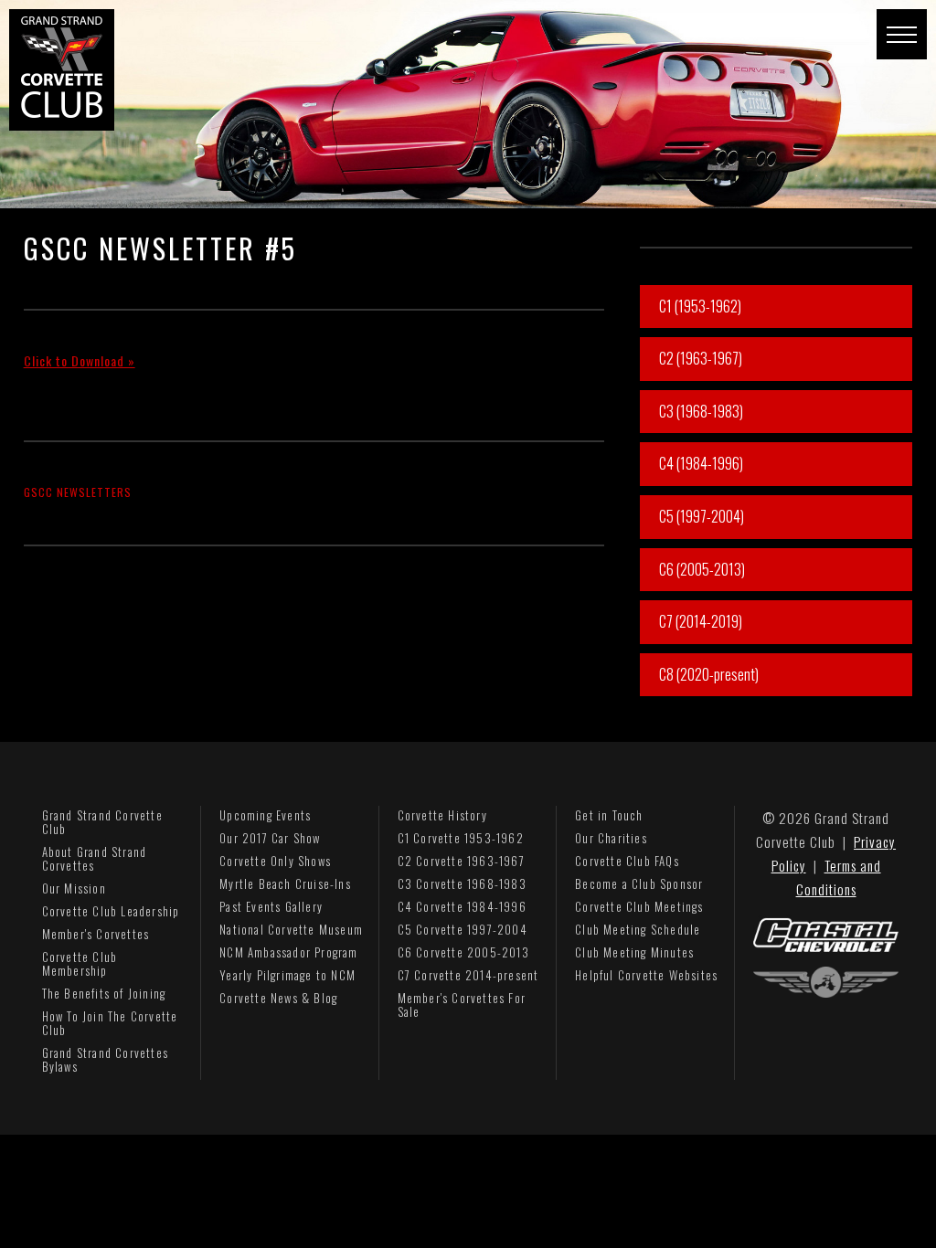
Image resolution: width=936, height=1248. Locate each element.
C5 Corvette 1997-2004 (462, 929)
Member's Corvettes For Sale (462, 1005)
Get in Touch (609, 815)
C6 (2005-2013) (702, 569)
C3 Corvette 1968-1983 (462, 883)
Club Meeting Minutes (634, 952)
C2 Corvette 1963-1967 (461, 860)
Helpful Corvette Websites (646, 975)
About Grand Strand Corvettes (94, 858)
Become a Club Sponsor (639, 883)
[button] (902, 34)
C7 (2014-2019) (700, 621)
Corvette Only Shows (275, 860)
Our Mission (74, 888)
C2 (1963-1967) (700, 358)
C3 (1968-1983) (701, 411)
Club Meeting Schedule (637, 929)
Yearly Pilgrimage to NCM (287, 975)
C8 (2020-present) (709, 674)
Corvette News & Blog (278, 998)
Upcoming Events (265, 815)
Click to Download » (79, 360)
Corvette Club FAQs (627, 860)
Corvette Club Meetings (639, 906)
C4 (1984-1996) (701, 463)
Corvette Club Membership (80, 963)
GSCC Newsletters (78, 492)
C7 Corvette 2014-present (468, 975)
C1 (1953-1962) (700, 306)
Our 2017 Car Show (269, 838)
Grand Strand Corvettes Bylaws (105, 1059)
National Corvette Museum (291, 929)
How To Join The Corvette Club (110, 1023)
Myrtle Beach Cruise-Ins (285, 883)
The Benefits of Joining (104, 993)
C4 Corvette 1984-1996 (462, 906)
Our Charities (611, 838)
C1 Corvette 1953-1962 (461, 838)
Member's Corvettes (96, 934)
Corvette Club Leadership (111, 911)
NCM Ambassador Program (288, 952)
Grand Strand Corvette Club (102, 822)
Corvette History (442, 815)
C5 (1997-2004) (701, 516)
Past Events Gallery (271, 906)
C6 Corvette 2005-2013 (463, 952)
